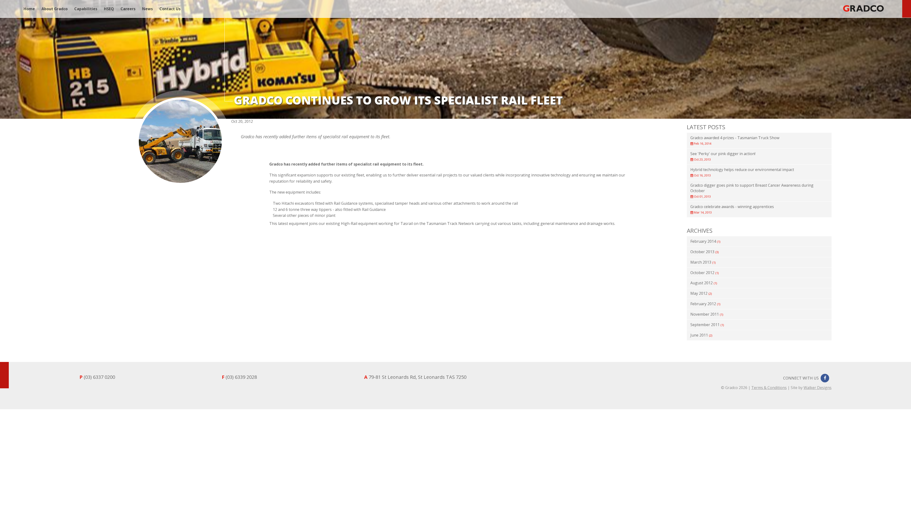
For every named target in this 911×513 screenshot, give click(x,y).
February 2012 (705, 303)
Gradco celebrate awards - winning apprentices (732, 209)
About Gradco (55, 8)
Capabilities (85, 8)
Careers (128, 8)
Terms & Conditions (769, 387)
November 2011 (706, 314)
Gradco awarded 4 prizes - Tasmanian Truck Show (734, 140)
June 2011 (701, 335)
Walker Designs (818, 387)
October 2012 (704, 272)
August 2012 (703, 282)
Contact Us (170, 8)
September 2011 (707, 324)
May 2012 (701, 293)
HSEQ (109, 8)
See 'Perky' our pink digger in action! (722, 156)
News (147, 8)
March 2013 (703, 262)
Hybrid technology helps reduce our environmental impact (742, 172)
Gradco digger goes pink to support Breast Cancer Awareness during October (751, 191)
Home (29, 8)
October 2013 (704, 251)
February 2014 (705, 241)
